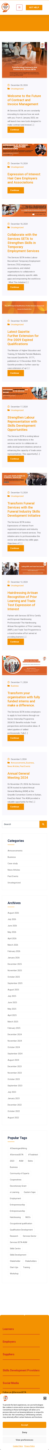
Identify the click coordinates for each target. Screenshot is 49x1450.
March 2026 (13, 945)
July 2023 (12, 1092)
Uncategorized (17, 89)
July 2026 (12, 919)
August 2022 (13, 1117)
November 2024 (15, 1041)
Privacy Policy (29, 1446)
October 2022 (14, 1111)
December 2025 (15, 964)
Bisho (30, 1161)
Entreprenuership (17, 1211)
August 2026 (13, 913)
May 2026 (12, 932)
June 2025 (12, 1002)
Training (26, 1267)
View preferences (24, 1440)
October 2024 (14, 1047)
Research (14, 1236)
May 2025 (12, 1009)
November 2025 (15, 970)
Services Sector (29, 1236)
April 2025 (12, 1015)
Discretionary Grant (18, 1186)
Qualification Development (21, 1230)
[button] (45, 1398)
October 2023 (14, 1079)
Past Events (25, 766)
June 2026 (12, 925)
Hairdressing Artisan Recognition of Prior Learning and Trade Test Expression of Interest (22, 601)
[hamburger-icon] (19, 7)
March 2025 (13, 1021)
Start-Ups (14, 1267)
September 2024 (15, 1053)
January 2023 (14, 1098)
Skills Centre (15, 1248)
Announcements (18, 763)
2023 (12, 1161)
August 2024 (13, 1060)
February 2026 (14, 951)
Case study (13, 863)
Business (15, 686)
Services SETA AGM (18, 1242)
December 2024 (15, 1034)
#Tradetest (33, 1155)
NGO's (27, 1217)
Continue (15, 129)
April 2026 (12, 938)
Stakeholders (31, 1261)
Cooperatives (15, 1180)
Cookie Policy (18, 1446)
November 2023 (15, 1073)
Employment (15, 1198)
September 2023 (15, 1085)
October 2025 (14, 977)
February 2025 (14, 1028)
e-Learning (14, 1192)
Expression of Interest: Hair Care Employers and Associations (24, 178)
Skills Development (18, 1255)
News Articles (13, 766)
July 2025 (12, 996)
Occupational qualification (21, 1223)
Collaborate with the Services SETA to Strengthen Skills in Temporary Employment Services (23, 243)
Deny (24, 1432)
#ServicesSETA (16, 1155)
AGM (21, 1161)
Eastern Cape (30, 1192)
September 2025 (15, 983)
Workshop (14, 1274)
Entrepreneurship (17, 1205)
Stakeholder (15, 1261)
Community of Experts (19, 1173)
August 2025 (13, 989)
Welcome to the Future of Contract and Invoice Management (24, 100)
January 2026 (14, 957)
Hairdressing (15, 1217)
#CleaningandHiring (18, 1148)
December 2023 (15, 1066)
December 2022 (15, 1105)
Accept (24, 1425)
